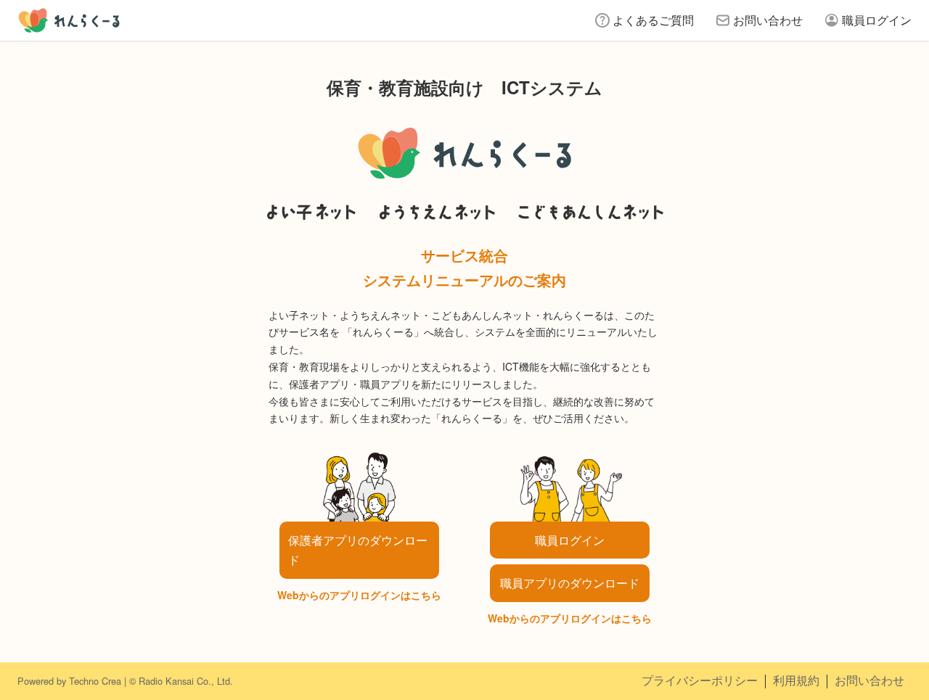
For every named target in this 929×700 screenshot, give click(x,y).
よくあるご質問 (653, 20)
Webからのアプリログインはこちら (359, 595)
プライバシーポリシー (700, 680)
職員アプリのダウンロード (569, 583)
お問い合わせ (768, 20)
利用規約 (796, 680)
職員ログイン (877, 20)
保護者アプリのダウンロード (357, 550)
